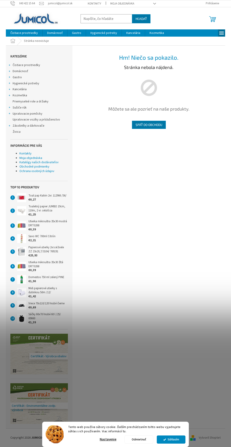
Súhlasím (173, 439)
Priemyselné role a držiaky (31, 101)
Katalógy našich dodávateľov (39, 162)
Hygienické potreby (26, 83)
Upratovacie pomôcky (27, 113)
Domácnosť (20, 71)
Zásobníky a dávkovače (28, 125)
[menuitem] (24, 33)
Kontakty (94, 4)
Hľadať (141, 19)
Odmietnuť (139, 439)
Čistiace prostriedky (26, 65)
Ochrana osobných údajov (36, 171)
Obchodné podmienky (34, 166)
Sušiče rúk (20, 107)
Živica (17, 132)
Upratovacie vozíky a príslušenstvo (36, 119)
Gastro (17, 77)
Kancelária (20, 89)
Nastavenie (108, 439)
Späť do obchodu (149, 125)
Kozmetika (20, 95)
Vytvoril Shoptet (210, 437)
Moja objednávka (122, 4)
